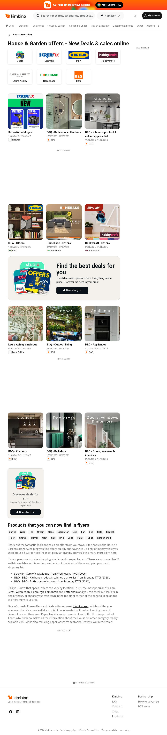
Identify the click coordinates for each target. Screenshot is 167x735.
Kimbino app (80, 606)
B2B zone (144, 706)
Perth (11, 592)
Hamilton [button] (110, 15)
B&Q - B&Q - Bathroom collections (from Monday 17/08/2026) (51, 581)
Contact (116, 706)
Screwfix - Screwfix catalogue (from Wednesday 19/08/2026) (50, 573)
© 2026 (48, 730)
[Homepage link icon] (74, 682)
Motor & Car (153, 25)
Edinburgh (37, 592)
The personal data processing (115, 730)
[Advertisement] (66, 174)
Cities (115, 711)
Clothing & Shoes (78, 25)
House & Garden (56, 25)
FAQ (114, 701)
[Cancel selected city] (119, 15)
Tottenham (71, 592)
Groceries (23, 25)
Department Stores (123, 25)
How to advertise (148, 701)
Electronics (38, 25)
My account (153, 15)
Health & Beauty (100, 25)
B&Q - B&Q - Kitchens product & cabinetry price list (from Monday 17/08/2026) (61, 577)
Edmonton (51, 592)
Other (140, 25)
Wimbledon (23, 592)
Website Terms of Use (89, 730)
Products (117, 716)
